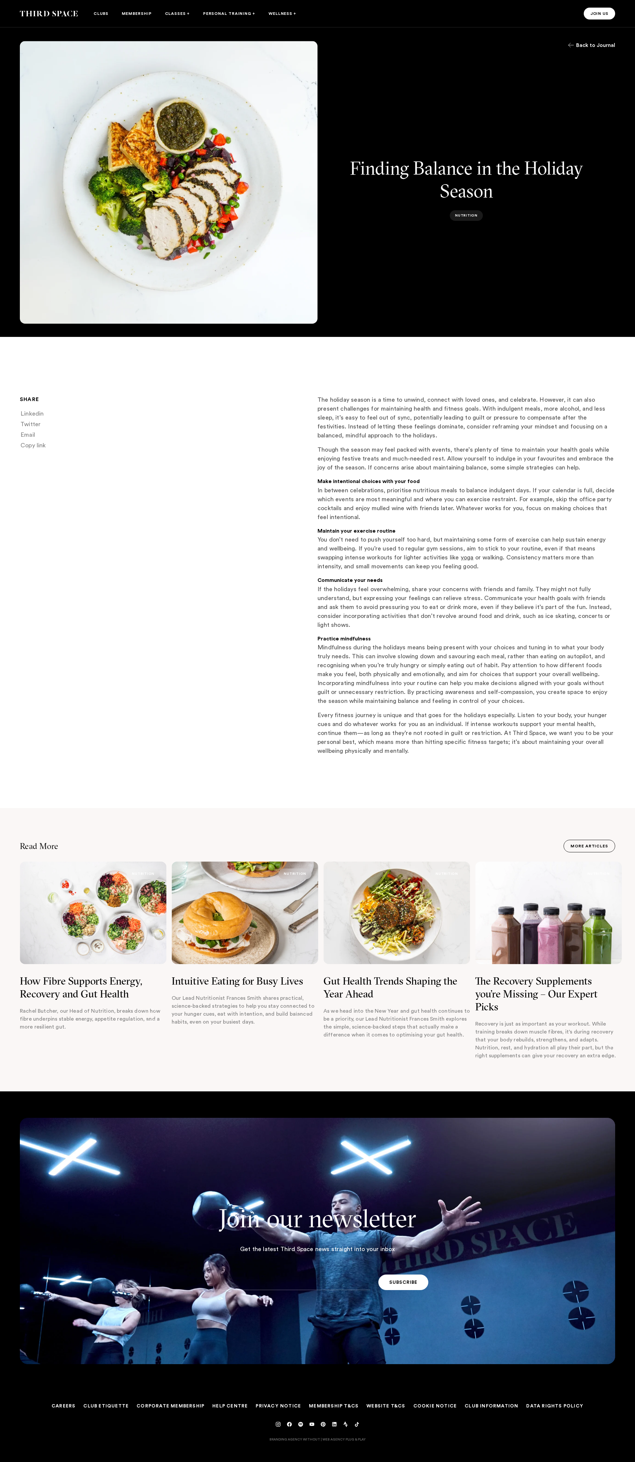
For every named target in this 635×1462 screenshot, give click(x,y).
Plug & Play (356, 1439)
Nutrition (143, 874)
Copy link (34, 445)
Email (28, 434)
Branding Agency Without (295, 1439)
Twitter (31, 424)
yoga (467, 557)
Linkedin (32, 413)
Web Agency (333, 1439)
